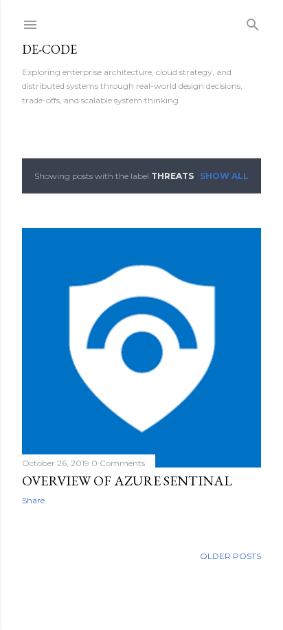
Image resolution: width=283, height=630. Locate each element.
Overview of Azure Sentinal (127, 481)
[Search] (253, 21)
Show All (224, 176)
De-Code (49, 49)
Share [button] (33, 500)
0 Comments (118, 463)
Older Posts (230, 556)
